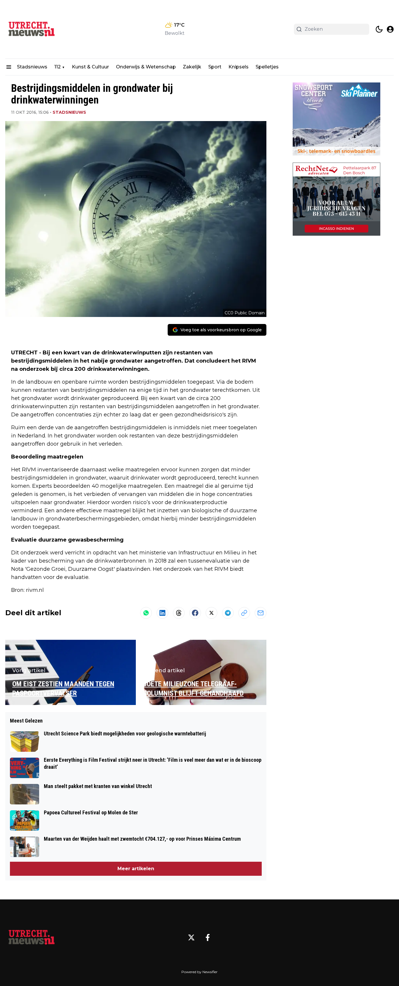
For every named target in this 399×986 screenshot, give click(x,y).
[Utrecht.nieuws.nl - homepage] (31, 29)
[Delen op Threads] (179, 613)
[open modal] (390, 29)
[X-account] (191, 937)
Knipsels (238, 67)
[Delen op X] (211, 613)
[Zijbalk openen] (8, 66)
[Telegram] (228, 613)
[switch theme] (379, 29)
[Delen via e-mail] (260, 613)
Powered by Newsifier (199, 972)
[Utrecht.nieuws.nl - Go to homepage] (31, 937)
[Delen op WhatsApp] (146, 613)
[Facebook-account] (207, 937)
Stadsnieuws (32, 67)
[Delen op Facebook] (195, 613)
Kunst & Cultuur (90, 67)
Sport (214, 67)
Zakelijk (192, 67)
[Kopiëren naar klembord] (244, 613)
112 (57, 67)
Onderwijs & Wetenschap (146, 67)
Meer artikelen (135, 868)
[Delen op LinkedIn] (162, 613)
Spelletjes (267, 67)
